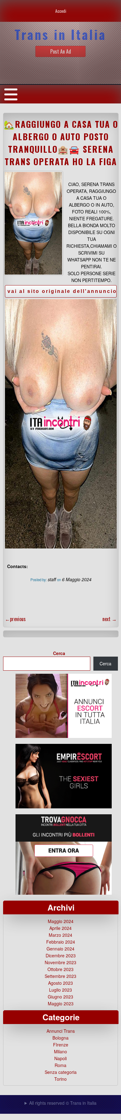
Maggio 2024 (61, 921)
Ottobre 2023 (60, 969)
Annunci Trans (61, 1031)
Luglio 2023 (60, 990)
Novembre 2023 (60, 962)
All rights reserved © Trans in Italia (62, 1103)
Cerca (59, 653)
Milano (60, 1051)
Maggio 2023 (61, 1003)
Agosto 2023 (60, 983)
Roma (60, 1065)
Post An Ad (60, 51)
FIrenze (60, 1044)
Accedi (60, 10)
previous (15, 619)
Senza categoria (61, 1072)
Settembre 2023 (60, 976)
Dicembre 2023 (61, 955)
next (109, 619)
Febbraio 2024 (60, 942)
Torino (60, 1079)
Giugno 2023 (60, 996)
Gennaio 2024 (60, 948)
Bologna (60, 1038)
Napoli (60, 1058)
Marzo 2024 (60, 935)
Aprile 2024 (60, 928)
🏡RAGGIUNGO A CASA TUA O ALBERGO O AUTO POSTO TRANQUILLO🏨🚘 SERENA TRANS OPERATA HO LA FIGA (61, 143)
